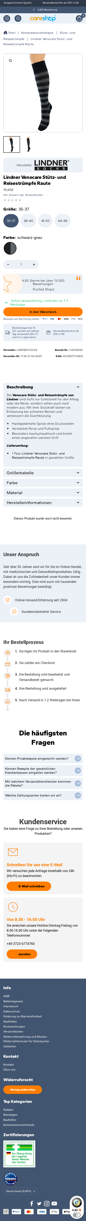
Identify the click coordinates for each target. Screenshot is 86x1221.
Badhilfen (9, 1120)
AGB (6, 996)
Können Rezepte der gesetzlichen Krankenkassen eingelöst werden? (31, 771)
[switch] (77, 1215)
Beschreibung (20, 386)
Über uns (9, 1069)
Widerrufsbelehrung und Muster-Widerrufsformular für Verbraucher (26, 1039)
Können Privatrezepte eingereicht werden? (36, 758)
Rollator (8, 1110)
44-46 (62, 221)
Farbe (12, 482)
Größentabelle (20, 472)
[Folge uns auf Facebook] (31, 1203)
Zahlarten (9, 1046)
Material (14, 492)
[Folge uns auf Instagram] (46, 1203)
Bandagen (10, 1114)
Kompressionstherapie (37, 33)
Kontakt (8, 1064)
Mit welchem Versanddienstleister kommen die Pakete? (38, 783)
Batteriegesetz (13, 1001)
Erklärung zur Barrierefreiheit (22, 1016)
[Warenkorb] (79, 18)
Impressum (10, 1006)
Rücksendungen (14, 1026)
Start (12, 33)
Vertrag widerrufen (22, 1089)
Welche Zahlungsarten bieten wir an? (33, 795)
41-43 (45, 221)
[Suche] (18, 18)
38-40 (28, 221)
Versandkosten (13, 1031)
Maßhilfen (10, 1021)
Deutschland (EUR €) (18, 1191)
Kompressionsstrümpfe (18, 1125)
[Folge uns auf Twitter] (39, 1203)
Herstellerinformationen (29, 502)
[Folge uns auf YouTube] (54, 1203)
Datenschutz (11, 1011)
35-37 (11, 221)
